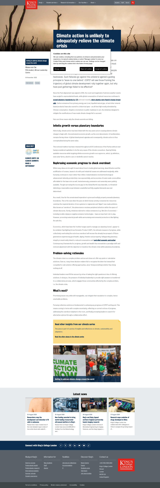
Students (117, 2)
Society (37, 83)
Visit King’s (84, 471)
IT (62, 468)
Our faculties (82, 2)
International (29, 83)
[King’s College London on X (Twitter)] (65, 445)
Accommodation (67, 465)
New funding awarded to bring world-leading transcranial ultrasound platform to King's (65, 419)
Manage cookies (60, 69)
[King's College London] (126, 463)
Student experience (31, 476)
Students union (85, 468)
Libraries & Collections (69, 463)
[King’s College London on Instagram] (70, 445)
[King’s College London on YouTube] (79, 445)
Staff (122, 2)
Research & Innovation (68, 2)
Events (83, 465)
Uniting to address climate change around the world (36, 62)
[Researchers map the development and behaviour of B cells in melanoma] (38, 405)
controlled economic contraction (104, 240)
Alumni (127, 2)
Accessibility (73, 485)
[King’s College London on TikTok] (88, 445)
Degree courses (30, 463)
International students (32, 471)
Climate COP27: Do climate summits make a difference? (32, 162)
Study (40, 2)
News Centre (85, 463)
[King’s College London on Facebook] (61, 445)
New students (48, 463)
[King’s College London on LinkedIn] (75, 445)
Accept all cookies (101, 69)
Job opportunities (86, 473)
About (92, 2)
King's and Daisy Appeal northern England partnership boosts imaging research (93, 419)
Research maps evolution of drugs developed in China (120, 418)
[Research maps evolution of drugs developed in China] (122, 405)
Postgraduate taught (31, 465)
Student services (51, 2)
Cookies (82, 485)
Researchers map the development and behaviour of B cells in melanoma (38, 419)
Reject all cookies (86, 69)
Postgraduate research (32, 468)
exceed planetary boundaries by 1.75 (65, 100)
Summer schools (30, 473)
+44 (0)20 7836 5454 (105, 463)
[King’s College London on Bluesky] (84, 445)
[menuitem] (41, 2)
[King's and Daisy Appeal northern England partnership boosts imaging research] (94, 405)
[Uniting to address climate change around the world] (87, 363)
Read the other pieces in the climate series (69, 336)
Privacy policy (44, 485)
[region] (81, 61)
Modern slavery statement (59, 485)
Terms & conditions (31, 485)
